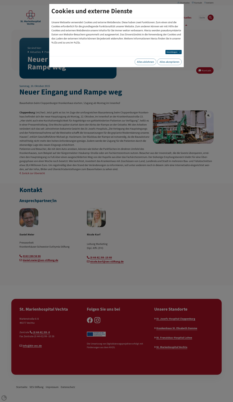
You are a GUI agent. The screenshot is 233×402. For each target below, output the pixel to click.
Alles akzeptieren (169, 61)
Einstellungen (172, 52)
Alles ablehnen (145, 61)
